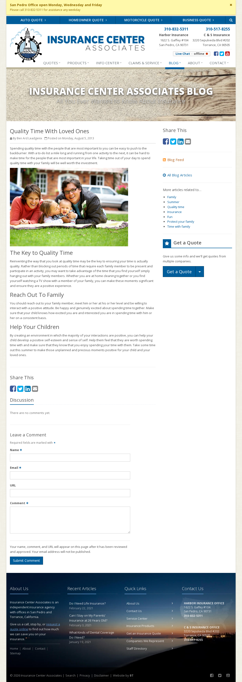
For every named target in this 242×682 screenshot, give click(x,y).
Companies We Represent (145, 641)
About (195, 62)
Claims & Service (145, 62)
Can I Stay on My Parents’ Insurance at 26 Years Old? (88, 620)
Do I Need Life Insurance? (87, 605)
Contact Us (134, 611)
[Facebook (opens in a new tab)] (216, 53)
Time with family (178, 226)
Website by (123, 675)
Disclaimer (101, 675)
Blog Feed (175, 159)
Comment (19, 503)
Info (109, 62)
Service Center (136, 618)
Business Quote (197, 20)
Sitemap (15, 653)
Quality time (175, 207)
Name (16, 450)
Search (70, 675)
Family (171, 197)
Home (14, 649)
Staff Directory (136, 648)
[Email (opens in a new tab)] (35, 388)
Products (78, 62)
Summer (173, 202)
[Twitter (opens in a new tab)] (222, 53)
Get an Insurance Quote (143, 633)
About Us (132, 603)
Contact (219, 62)
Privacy (85, 675)
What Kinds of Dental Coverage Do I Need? (91, 637)
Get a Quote (179, 271)
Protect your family (180, 221)
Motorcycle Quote (142, 20)
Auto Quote (32, 20)
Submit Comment (26, 560)
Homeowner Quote (87, 20)
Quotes (51, 62)
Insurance (174, 212)
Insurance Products (140, 626)
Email (16, 467)
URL (13, 485)
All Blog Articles (179, 175)
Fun (170, 217)
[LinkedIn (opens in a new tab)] (28, 388)
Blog (175, 62)
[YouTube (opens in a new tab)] (227, 53)
